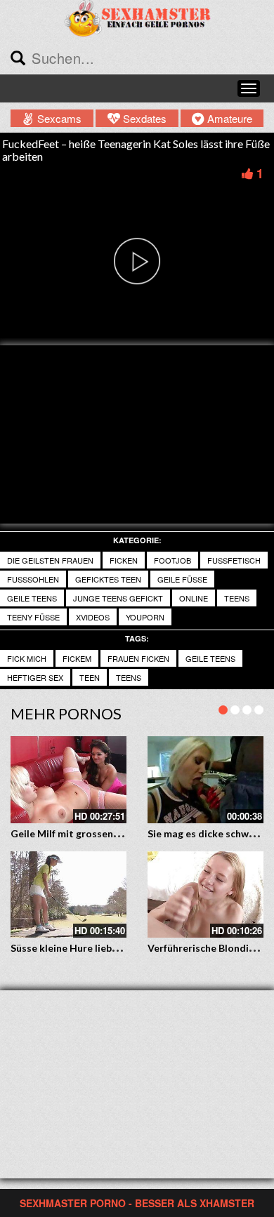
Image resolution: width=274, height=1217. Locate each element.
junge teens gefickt (118, 598)
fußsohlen (33, 579)
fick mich (26, 658)
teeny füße (33, 617)
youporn (145, 617)
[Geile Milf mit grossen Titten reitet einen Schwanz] (68, 779)
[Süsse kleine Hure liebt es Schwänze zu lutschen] (68, 894)
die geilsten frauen (50, 560)
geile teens (32, 598)
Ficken (124, 560)
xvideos (93, 617)
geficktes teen (108, 579)
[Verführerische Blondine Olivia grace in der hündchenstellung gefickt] (205, 894)
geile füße (182, 579)
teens (236, 598)
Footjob (172, 560)
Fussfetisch (234, 560)
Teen (89, 677)
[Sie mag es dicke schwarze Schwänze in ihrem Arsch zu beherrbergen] (205, 779)
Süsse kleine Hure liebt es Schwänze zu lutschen (121, 948)
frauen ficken (138, 658)
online (193, 598)
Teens (128, 677)
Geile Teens (210, 658)
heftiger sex (35, 677)
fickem (77, 658)
